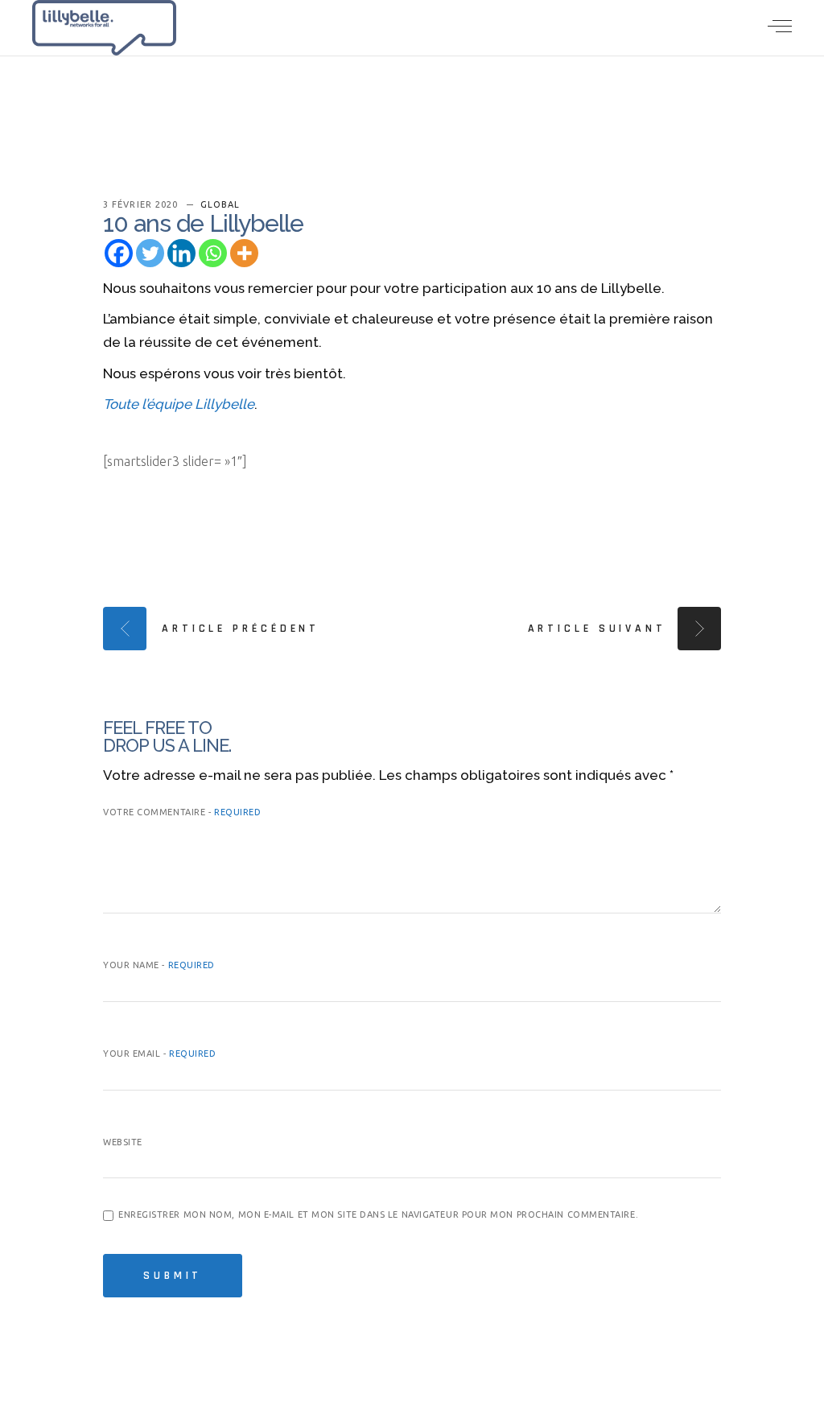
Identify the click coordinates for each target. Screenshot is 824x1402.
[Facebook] (119, 253)
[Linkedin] (181, 253)
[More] (244, 253)
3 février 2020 (142, 204)
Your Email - (159, 1053)
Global (220, 204)
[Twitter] (150, 253)
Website (122, 1142)
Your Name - (159, 965)
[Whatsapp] (213, 253)
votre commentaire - (182, 812)
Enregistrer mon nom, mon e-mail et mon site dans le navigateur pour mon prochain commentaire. (378, 1214)
